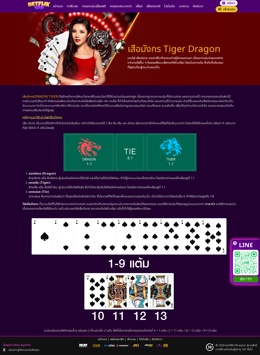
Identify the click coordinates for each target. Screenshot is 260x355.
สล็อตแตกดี (153, 6)
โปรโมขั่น (144, 339)
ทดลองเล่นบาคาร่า (121, 6)
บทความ (184, 6)
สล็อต (139, 6)
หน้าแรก (58, 6)
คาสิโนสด (72, 6)
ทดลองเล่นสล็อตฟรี (94, 6)
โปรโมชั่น (169, 6)
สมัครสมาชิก (117, 339)
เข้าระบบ (131, 339)
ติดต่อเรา (198, 6)
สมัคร (231, 3)
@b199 (246, 279)
